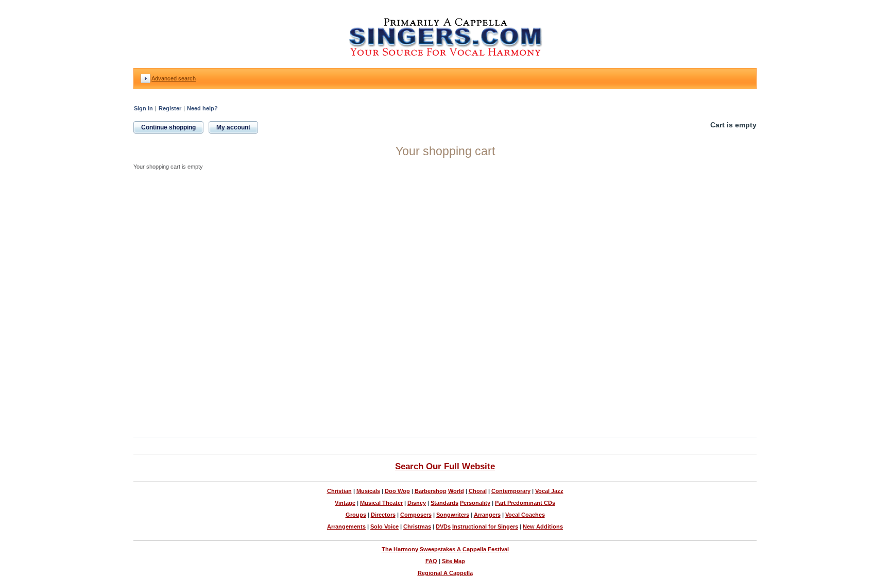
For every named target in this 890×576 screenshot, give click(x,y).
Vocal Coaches (525, 515)
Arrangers (487, 515)
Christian (339, 491)
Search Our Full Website (445, 466)
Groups (356, 515)
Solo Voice (384, 526)
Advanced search (173, 78)
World (456, 491)
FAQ (431, 561)
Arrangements (346, 526)
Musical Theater (381, 503)
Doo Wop (397, 491)
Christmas (417, 526)
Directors (383, 515)
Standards (444, 503)
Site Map (453, 561)
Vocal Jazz (549, 491)
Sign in (143, 108)
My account (233, 127)
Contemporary (510, 491)
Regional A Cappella (445, 573)
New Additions (543, 526)
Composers (416, 515)
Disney (416, 503)
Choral (478, 491)
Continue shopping (168, 127)
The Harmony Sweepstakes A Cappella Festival (445, 549)
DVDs (443, 526)
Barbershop (431, 491)
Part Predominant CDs (525, 503)
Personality (475, 503)
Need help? (202, 108)
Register (170, 108)
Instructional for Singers (485, 526)
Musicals (368, 491)
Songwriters (452, 515)
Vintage (345, 503)
